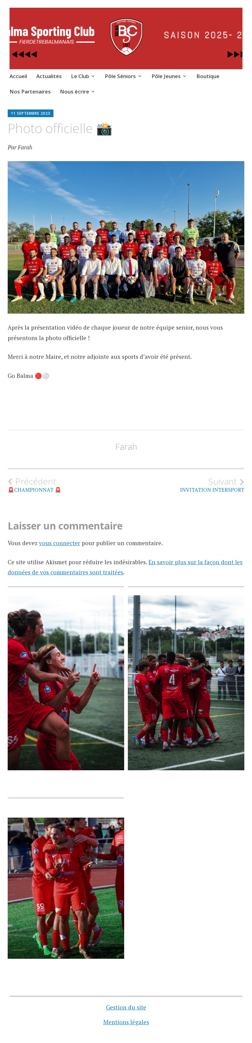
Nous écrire (74, 91)
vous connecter (59, 543)
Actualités (49, 76)
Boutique (207, 76)
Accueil (18, 76)
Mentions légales (126, 1022)
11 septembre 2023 (30, 113)
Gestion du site (126, 1007)
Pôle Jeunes (166, 76)
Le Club (80, 76)
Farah (126, 446)
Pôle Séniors (120, 76)
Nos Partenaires (30, 91)
